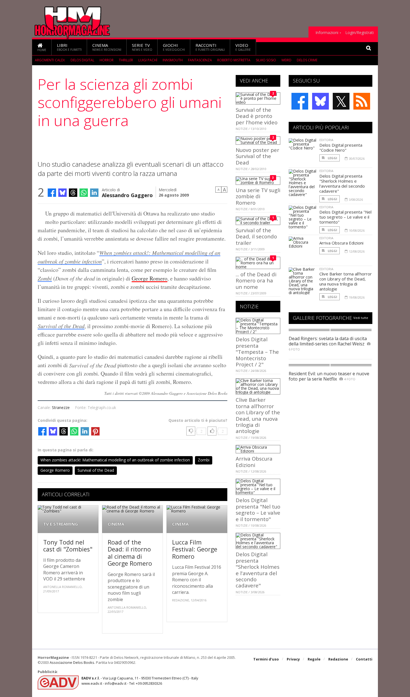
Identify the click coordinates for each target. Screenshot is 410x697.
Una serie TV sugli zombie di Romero (258, 196)
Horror (107, 60)
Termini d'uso (266, 659)
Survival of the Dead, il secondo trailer (256, 236)
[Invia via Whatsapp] (83, 192)
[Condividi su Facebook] (52, 192)
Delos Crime (307, 60)
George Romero (149, 278)
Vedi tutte (360, 318)
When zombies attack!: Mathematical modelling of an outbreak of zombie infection (115, 460)
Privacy (293, 659)
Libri (69, 47)
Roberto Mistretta (233, 60)
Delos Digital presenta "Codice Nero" (340, 147)
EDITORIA (326, 139)
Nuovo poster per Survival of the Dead (257, 156)
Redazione (338, 659)
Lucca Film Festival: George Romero (194, 549)
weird (286, 60)
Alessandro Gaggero (127, 195)
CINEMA (116, 524)
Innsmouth (173, 60)
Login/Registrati (359, 33)
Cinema (106, 47)
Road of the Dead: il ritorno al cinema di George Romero (130, 553)
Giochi (174, 47)
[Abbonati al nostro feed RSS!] (361, 101)
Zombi (45, 278)
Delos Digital (82, 60)
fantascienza (200, 60)
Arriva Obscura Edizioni (254, 461)
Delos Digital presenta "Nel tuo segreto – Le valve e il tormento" (258, 509)
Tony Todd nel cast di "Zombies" (67, 545)
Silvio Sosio (266, 60)
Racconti (210, 47)
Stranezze (61, 407)
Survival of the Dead (61, 326)
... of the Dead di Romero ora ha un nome (256, 280)
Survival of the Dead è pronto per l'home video (257, 116)
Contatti (364, 659)
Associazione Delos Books (72, 662)
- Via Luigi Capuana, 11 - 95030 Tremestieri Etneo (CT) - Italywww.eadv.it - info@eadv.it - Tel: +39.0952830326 (139, 681)
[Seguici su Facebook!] (299, 101)
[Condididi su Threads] (73, 192)
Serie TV (142, 47)
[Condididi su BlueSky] (62, 192)
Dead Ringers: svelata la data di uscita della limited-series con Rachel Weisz (328, 341)
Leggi (332, 158)
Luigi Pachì (147, 60)
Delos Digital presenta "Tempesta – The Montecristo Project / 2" (257, 352)
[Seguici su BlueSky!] (320, 101)
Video (243, 47)
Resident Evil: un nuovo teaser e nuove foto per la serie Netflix (329, 376)
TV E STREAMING (60, 524)
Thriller (126, 60)
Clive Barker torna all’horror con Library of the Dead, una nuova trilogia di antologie (258, 415)
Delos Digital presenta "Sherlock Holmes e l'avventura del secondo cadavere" (257, 570)
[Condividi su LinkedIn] (94, 192)
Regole (314, 659)
